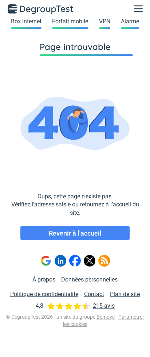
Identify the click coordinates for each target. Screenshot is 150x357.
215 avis (104, 305)
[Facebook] (75, 261)
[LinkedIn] (60, 261)
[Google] (46, 261)
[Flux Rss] (104, 261)
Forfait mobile (70, 21)
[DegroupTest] (41, 9)
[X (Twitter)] (89, 261)
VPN (104, 21)
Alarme (130, 21)
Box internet (26, 21)
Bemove (105, 317)
